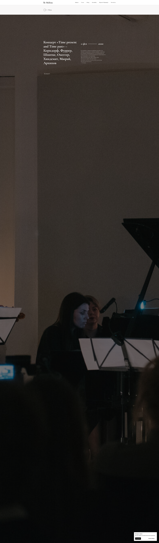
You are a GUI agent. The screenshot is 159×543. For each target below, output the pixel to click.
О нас (82, 2)
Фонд (88, 2)
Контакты (113, 2)
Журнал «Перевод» (103, 2)
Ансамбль (94, 2)
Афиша (76, 2)
